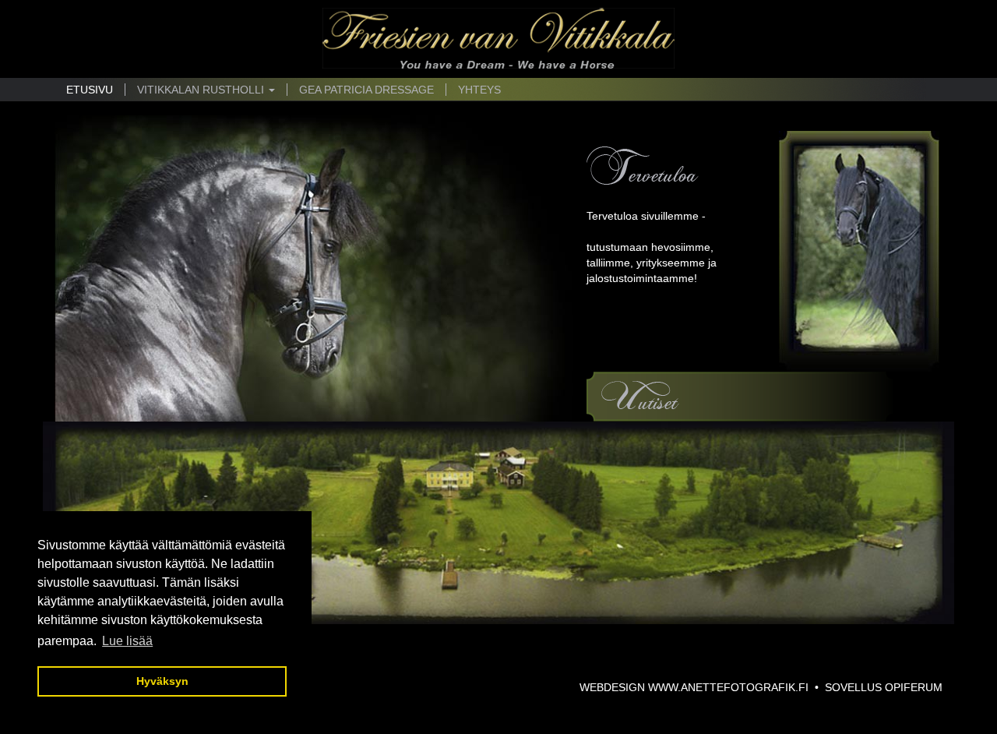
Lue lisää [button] (127, 641)
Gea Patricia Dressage (366, 89)
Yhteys (479, 89)
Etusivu (89, 89)
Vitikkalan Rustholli (202, 89)
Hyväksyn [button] (162, 681)
